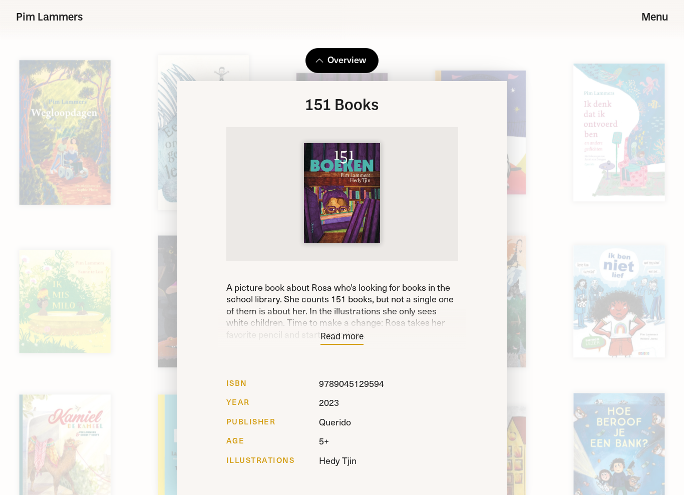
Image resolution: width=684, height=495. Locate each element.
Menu (654, 18)
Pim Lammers (49, 18)
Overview (346, 59)
